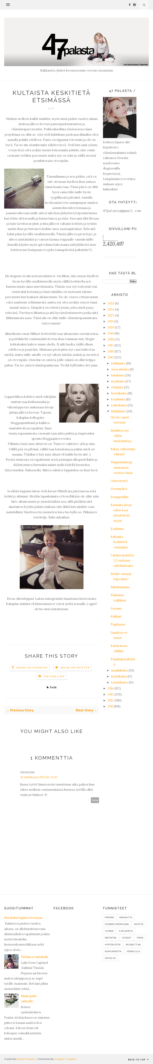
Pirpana (109, 917)
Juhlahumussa (120, 587)
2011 (110, 706)
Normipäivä (119, 489)
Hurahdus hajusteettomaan (23, 918)
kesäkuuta (118, 399)
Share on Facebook (32, 667)
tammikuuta (119, 682)
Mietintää (110, 937)
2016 (111, 351)
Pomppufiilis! (120, 497)
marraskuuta (120, 369)
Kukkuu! (116, 616)
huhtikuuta (118, 411)
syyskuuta (118, 381)
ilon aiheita (126, 930)
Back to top (137, 1059)
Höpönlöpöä (113, 944)
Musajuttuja (133, 944)
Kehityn (138, 924)
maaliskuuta (119, 670)
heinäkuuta (119, 393)
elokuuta (117, 387)
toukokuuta (119, 405)
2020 (111, 327)
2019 (111, 333)
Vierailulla (133, 951)
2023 (111, 315)
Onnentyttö (119, 481)
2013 (111, 694)
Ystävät (126, 937)
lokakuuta (118, 375)
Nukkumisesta (113, 951)
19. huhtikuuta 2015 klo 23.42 (38, 777)
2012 (111, 700)
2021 (111, 321)
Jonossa (116, 608)
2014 (111, 688)
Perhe (140, 937)
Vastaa (95, 800)
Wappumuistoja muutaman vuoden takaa (121, 467)
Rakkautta (125, 917)
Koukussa (117, 529)
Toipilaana (118, 624)
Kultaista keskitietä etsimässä (119, 542)
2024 (111, 309)
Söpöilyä (110, 958)
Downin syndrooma (117, 924)
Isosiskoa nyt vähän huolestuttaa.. (122, 436)
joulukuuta (118, 363)
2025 (111, 303)
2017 (111, 345)
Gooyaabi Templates (65, 1058)
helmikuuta (119, 676)
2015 (111, 357)
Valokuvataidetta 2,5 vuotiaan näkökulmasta (122, 560)
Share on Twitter (75, 667)
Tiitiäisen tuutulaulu (34, 957)
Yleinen (109, 930)
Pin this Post (54, 676)
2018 (111, 339)
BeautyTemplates (26, 1058)
